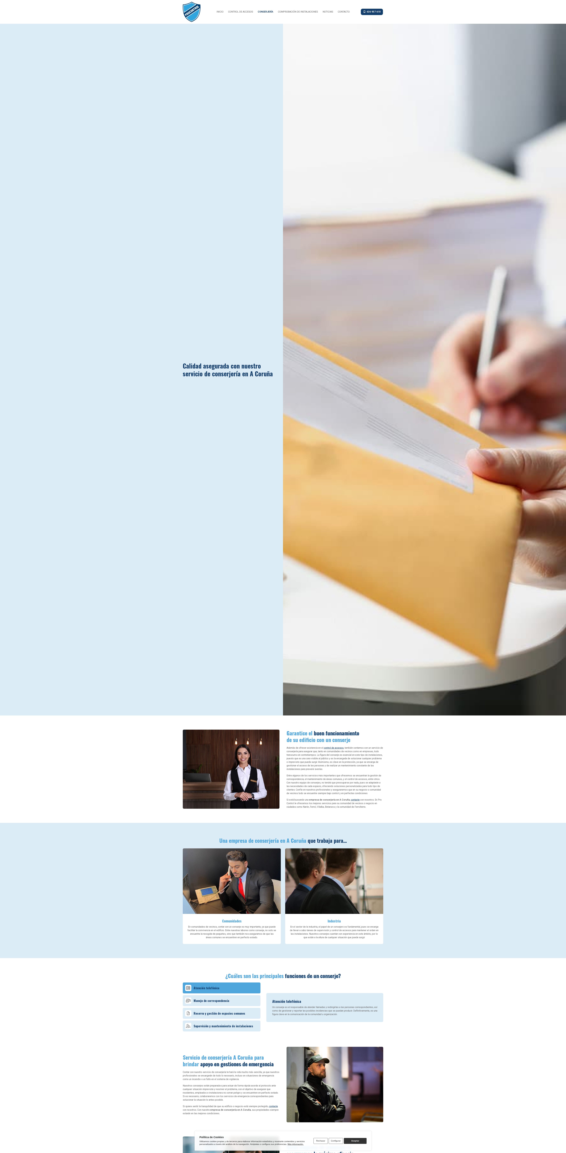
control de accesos (334, 747)
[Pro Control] (191, 12)
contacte (355, 799)
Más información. (296, 1144)
